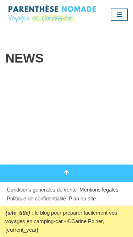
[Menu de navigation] (119, 15)
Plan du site (82, 198)
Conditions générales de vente (42, 190)
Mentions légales (98, 190)
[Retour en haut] (66, 173)
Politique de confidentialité (36, 198)
